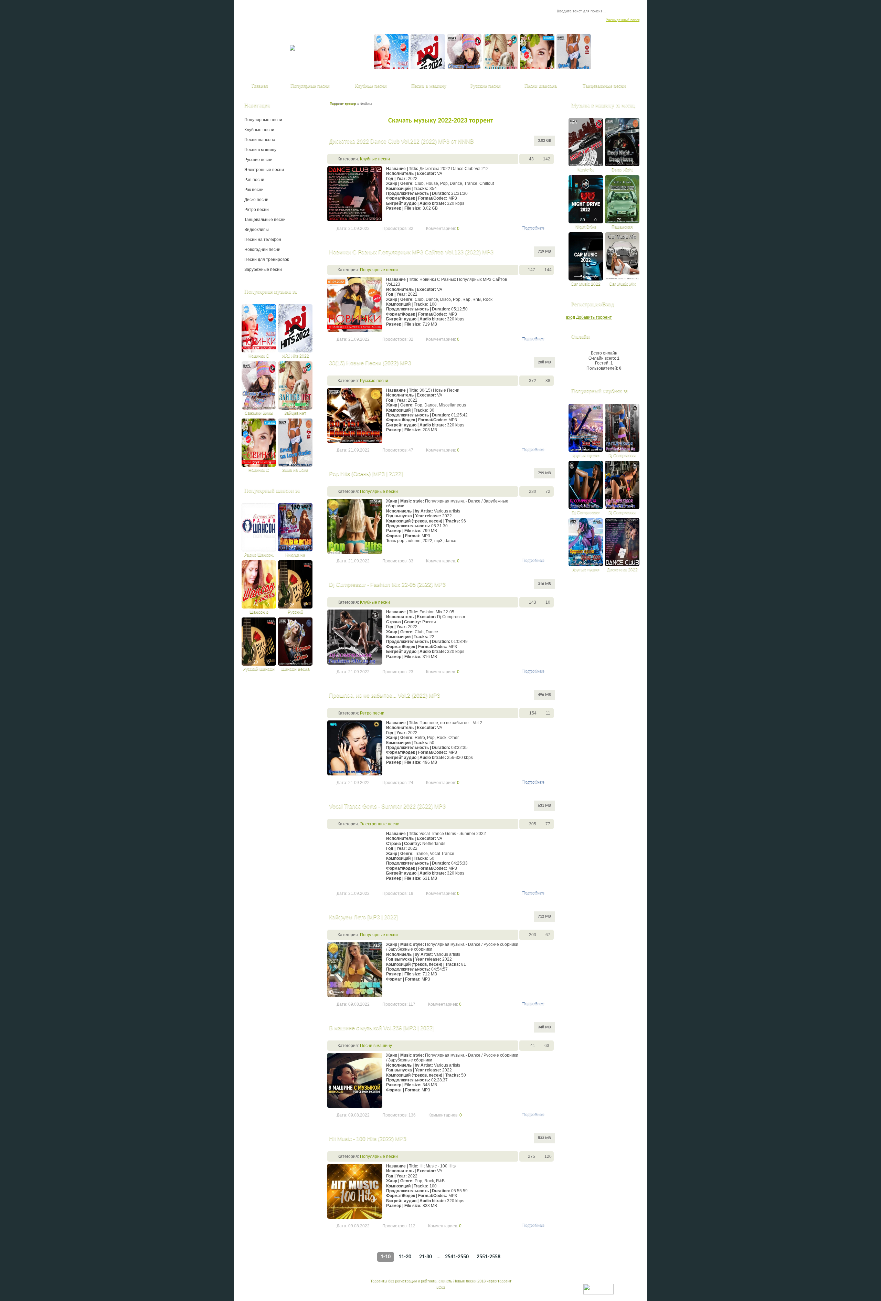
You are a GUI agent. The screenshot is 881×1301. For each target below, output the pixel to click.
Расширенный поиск (622, 20)
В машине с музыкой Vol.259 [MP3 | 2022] (381, 1028)
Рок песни (254, 189)
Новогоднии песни (262, 249)
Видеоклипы (256, 229)
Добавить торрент (594, 317)
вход (570, 317)
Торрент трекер (343, 103)
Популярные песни (379, 269)
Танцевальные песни (265, 219)
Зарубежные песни (263, 269)
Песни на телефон (262, 239)
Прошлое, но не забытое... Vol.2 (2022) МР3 (384, 695)
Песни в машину (376, 1045)
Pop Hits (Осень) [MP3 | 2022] (366, 474)
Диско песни (256, 199)
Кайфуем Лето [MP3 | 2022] (363, 917)
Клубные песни (375, 159)
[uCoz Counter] (598, 1286)
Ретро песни (372, 713)
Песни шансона (259, 139)
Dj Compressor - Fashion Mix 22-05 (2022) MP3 (387, 585)
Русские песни (374, 380)
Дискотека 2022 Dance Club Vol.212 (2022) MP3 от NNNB (401, 141)
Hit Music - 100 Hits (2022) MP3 (367, 1139)
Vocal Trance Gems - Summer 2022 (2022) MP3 (387, 806)
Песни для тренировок (266, 259)
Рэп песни (254, 179)
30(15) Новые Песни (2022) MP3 (370, 363)
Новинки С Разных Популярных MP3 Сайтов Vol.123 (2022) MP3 (411, 252)
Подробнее (533, 228)
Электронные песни (380, 824)
